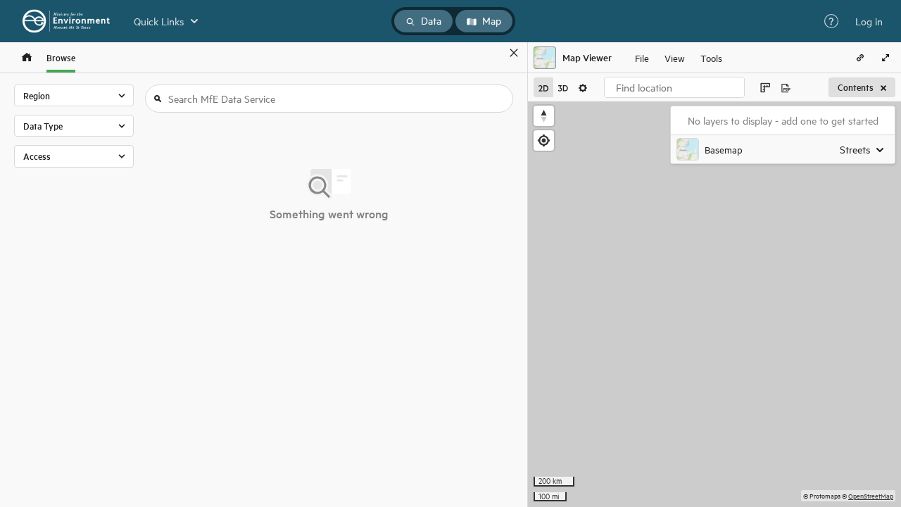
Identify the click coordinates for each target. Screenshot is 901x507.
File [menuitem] (642, 57)
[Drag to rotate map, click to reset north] (544, 116)
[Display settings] (583, 87)
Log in (869, 21)
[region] (714, 304)
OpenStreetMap (870, 495)
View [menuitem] (674, 57)
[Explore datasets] (26, 57)
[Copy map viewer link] (860, 58)
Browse (60, 57)
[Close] (514, 53)
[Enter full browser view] (885, 58)
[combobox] (674, 87)
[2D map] (543, 87)
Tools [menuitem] (711, 57)
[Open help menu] (831, 21)
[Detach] (493, 53)
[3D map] (563, 87)
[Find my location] (544, 140)
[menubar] (678, 58)
